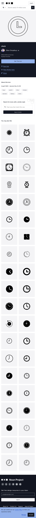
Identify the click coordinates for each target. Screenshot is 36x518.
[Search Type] (4, 7)
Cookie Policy (18, 509)
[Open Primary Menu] (3, 3)
